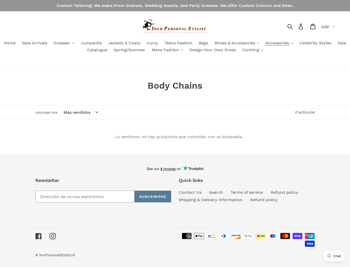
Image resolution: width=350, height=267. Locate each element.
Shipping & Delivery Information (210, 199)
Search (216, 192)
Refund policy (284, 192)
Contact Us (190, 192)
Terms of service (247, 192)
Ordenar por (46, 113)
